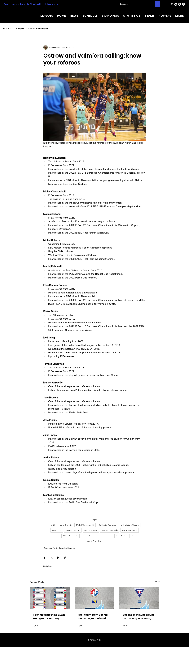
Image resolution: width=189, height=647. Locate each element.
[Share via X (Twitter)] (51, 557)
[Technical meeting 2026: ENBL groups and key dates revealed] (50, 598)
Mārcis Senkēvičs (70, 535)
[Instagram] (183, 4)
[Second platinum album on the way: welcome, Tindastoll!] (139, 598)
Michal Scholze (90, 530)
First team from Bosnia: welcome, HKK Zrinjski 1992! (93, 616)
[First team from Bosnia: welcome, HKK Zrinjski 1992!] (95, 598)
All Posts (7, 28)
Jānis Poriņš (136, 535)
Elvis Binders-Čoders (130, 525)
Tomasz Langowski (110, 530)
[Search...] (157, 4)
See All (156, 582)
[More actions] (144, 47)
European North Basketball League (31, 4)
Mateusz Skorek (73, 530)
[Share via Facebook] (44, 557)
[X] (171, 4)
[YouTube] (175, 4)
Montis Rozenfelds (94, 541)
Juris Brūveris (66, 525)
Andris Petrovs (88, 535)
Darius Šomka (106, 535)
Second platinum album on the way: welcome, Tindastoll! (138, 616)
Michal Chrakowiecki (85, 525)
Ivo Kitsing (56, 530)
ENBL (53, 525)
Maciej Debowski (129, 530)
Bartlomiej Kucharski (107, 525)
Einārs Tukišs (53, 535)
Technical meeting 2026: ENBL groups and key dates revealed (49, 616)
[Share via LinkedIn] (58, 557)
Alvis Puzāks (121, 535)
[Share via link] (65, 557)
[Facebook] (179, 4)
